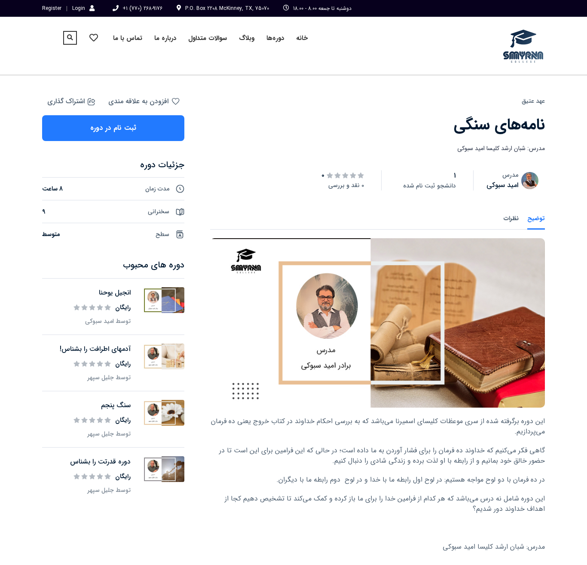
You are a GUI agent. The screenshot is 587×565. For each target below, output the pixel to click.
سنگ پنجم (116, 405)
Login (78, 8)
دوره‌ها (275, 38)
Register (51, 8)
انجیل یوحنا (115, 292)
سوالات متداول (207, 38)
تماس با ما (127, 38)
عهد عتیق (533, 101)
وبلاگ (246, 38)
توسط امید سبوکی (108, 321)
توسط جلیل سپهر (109, 377)
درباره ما (165, 38)
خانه (302, 38)
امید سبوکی (502, 185)
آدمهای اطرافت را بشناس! (95, 349)
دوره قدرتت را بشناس (100, 461)
